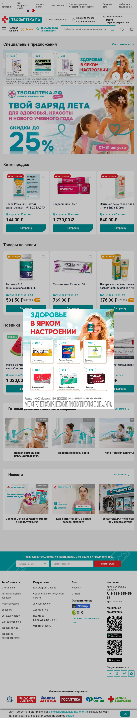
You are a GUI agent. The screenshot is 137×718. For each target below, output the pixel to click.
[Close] (110, 312)
